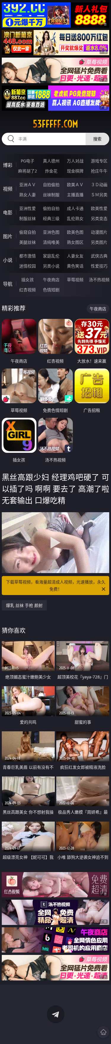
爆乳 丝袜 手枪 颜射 (24, 605)
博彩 (7, 165)
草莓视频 (75, 279)
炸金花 (51, 171)
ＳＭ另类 (99, 194)
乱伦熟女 (75, 218)
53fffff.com (55, 124)
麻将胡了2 (27, 171)
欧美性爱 (99, 208)
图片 (7, 236)
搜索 (97, 139)
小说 (7, 260)
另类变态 (99, 218)
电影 (7, 212)
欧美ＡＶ (75, 184)
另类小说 (51, 266)
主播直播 (75, 194)
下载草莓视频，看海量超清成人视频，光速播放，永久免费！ (55, 585)
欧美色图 (75, 232)
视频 (7, 189)
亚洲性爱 (27, 208)
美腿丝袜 (27, 242)
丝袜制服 (51, 194)
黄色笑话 (75, 266)
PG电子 (27, 161)
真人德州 (51, 161)
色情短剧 (51, 289)
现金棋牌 (75, 171)
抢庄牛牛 (99, 171)
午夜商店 (51, 279)
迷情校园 (27, 266)
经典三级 (51, 218)
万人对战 (75, 161)
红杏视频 (27, 289)
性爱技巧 (99, 266)
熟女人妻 (27, 194)
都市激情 (27, 256)
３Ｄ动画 (99, 184)
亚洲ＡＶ (27, 184)
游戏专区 (99, 161)
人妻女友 (75, 256)
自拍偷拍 (51, 184)
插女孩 (27, 279)
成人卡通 (75, 208)
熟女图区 (75, 242)
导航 (7, 284)
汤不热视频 (99, 279)
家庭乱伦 (51, 256)
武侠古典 (99, 256)
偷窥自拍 (27, 232)
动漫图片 (99, 232)
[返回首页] (103, 1032)
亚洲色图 (51, 232)
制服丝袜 (27, 218)
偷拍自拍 (51, 208)
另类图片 (99, 242)
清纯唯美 (51, 242)
